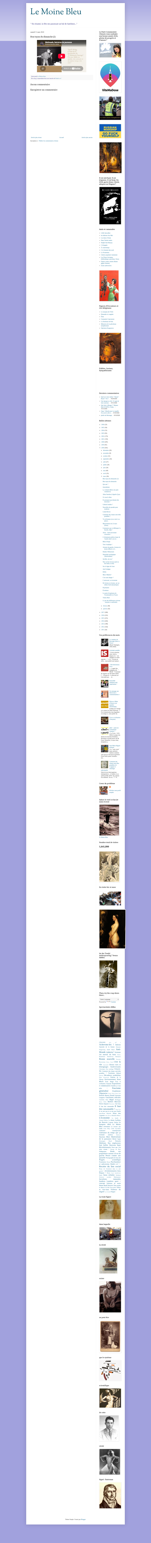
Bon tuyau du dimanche (109, 481)
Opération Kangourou (107, 328)
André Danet (111, 1049)
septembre (106, 459)
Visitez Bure (106, 597)
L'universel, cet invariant (110, 580)
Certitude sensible (114, 650)
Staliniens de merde (114, 1183)
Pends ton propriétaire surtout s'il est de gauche (110, 1153)
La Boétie (112, 1120)
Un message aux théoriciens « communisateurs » (114, 692)
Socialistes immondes (110, 1179)
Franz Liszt (118, 1093)
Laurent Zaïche (113, 1122)
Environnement (110, 1079)
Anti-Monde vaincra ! (110, 1050)
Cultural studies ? (108, 504)
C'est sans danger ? (108, 577)
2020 (103, 442)
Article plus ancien (87, 137)
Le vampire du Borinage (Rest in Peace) (114, 641)
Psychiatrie (106, 587)
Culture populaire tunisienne (109, 255)
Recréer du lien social (110, 1166)
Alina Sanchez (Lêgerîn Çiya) (111, 494)
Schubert (118, 1175)
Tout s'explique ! (107, 544)
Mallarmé (118, 1134)
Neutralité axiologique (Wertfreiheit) (109, 555)
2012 (103, 627)
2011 (103, 629)
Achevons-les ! (106, 1044)
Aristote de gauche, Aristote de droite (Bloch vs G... (112, 548)
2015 (103, 618)
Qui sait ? (105, 484)
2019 (103, 445)
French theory (104, 1095)
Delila (104, 572)
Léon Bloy (106, 1128)
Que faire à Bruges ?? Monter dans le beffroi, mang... (109, 406)
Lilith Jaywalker (105, 233)
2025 (103, 427)
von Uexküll (108, 1191)
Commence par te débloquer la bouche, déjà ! (111, 529)
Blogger (83, 1519)
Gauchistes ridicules (113, 1097)
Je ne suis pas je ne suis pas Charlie (110, 1111)
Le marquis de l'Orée (107, 312)
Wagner (113, 1192)
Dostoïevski (106, 1077)
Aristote (118, 1052)
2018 (103, 448)
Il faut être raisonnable (106, 1106)
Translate (113, 1002)
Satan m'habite (109, 1175)
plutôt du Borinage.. (107, 415)
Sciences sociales (105, 1177)
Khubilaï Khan (116, 1115)
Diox (100, 1077)
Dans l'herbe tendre (106, 240)
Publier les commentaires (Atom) (48, 141)
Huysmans (111, 1103)
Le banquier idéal (110, 1123)
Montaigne (102, 1141)
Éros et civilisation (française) (114, 718)
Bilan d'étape (106, 541)
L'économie (104, 1117)
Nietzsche (118, 1141)
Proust (108, 1162)
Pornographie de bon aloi (113, 1158)
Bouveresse (102, 1062)
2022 (103, 436)
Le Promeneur (105, 252)
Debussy (101, 1075)
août (104, 462)
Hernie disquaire (104, 1104)
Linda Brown (106, 512)
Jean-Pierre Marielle (105, 1113)
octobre (105, 456)
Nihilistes (102, 1143)
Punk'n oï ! (58, 78)
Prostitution (102, 1162)
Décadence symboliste (112, 1075)
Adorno (118, 1045)
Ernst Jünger (109, 1081)
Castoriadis (105, 1064)
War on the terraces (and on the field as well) (111, 562)
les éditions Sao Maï (107, 235)
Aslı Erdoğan (106, 569)
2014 (103, 621)
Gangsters (102, 1097)
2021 (103, 439)
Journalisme (106, 487)
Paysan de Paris (115, 1149)
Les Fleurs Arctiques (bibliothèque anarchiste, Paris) (110, 258)
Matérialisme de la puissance (110, 1138)
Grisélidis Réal (103, 1099)
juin (104, 467)
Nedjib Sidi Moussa (106, 242)
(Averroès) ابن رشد (107, 1042)
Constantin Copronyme (107, 319)
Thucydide (113, 1187)
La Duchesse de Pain (107, 321)
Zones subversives (106, 265)
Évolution (105, 590)
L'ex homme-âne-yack (107, 250)
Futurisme (118, 1095)
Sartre (100, 1175)
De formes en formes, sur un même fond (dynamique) (111, 584)
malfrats (110, 1135)
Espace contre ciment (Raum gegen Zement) (109, 262)
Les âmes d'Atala (106, 238)
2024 (103, 430)
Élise (102, 316)
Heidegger (118, 1099)
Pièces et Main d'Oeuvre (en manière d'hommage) (113, 704)
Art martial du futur (107, 1054)
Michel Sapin (116, 1139)
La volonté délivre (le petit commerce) (110, 490)
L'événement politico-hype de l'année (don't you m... (111, 538)
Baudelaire (102, 1056)
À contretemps (105, 247)
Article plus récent (36, 137)
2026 (103, 424)
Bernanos (118, 1056)
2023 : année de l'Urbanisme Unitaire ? (114, 729)
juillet (105, 465)
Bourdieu (118, 1059)
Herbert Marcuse (114, 1102)
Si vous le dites (107, 497)
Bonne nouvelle (107, 1059)
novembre (106, 453)
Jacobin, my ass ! (108, 559)
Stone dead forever (106, 1185)
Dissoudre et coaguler (107, 314)
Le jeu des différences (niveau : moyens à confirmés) (111, 601)
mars (104, 476)
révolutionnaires (111, 1171)
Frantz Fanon (111, 1093)
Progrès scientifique (110, 1160)
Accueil (61, 137)
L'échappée (104, 245)
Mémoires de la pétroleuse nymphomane (108, 325)
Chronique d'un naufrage (106, 1069)
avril (104, 473)
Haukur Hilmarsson (108, 552)
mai (104, 470)
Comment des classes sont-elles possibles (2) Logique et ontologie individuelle (110, 766)
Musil (110, 1141)
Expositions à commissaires (110, 1085)
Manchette (102, 1137)
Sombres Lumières (106, 1181)
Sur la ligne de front (109, 566)
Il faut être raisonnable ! (110, 1107)
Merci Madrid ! (107, 575)
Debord (118, 1073)
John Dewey (108, 1115)
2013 (103, 624)
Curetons (111, 1073)
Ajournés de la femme (107, 1047)
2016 (103, 615)
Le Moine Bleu (56, 12)
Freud (112, 1095)
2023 (103, 433)
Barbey (119, 1054)
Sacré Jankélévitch (116, 1173)
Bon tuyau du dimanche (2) (111, 479)
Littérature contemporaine (110, 1130)
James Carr (118, 1109)
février (105, 606)
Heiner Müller (103, 1101)
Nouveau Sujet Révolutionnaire (110, 1146)
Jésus (115, 1113)
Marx (108, 1137)
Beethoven (110, 1056)
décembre (106, 450)
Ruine (108, 1173)
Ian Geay (118, 1104)
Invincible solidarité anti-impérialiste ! (113, 682)
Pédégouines (102, 1151)
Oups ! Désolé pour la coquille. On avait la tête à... (110, 412)
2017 (103, 612)
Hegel (111, 1100)
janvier (105, 609)
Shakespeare (117, 1177)
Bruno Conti (109, 1062)
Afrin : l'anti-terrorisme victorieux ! (109, 533)
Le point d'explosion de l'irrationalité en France (110, 594)
